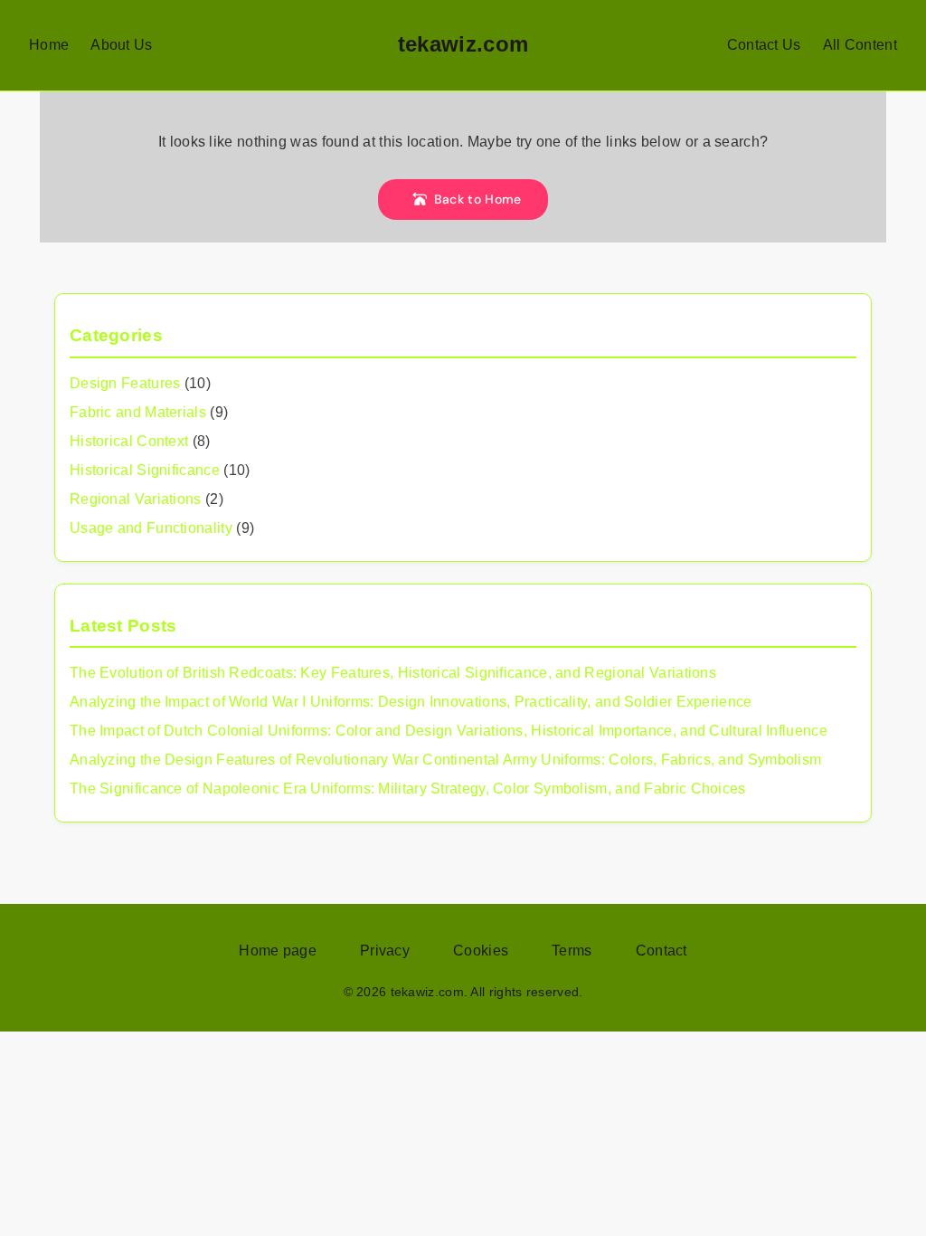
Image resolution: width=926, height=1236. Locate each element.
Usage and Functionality (151, 528)
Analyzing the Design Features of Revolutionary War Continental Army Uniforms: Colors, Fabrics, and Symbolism (445, 759)
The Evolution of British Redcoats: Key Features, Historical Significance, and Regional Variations (393, 672)
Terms (572, 950)
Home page (278, 950)
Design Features (125, 383)
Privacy (385, 950)
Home (49, 44)
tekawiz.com (463, 44)
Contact (661, 950)
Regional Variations (136, 499)
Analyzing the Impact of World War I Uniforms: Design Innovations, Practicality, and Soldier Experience (411, 701)
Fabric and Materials (138, 412)
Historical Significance (145, 470)
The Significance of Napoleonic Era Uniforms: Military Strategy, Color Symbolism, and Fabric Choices (408, 788)
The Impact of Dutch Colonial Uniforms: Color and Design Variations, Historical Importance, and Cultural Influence (448, 730)
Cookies (480, 950)
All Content (860, 44)
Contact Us (764, 44)
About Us (121, 44)
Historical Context (129, 441)
